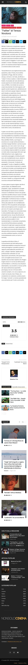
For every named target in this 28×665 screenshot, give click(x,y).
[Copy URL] (24, 41)
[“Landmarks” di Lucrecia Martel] (14, 509)
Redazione (6, 470)
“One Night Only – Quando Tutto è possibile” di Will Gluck (18, 400)
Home (3, 5)
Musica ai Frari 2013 (16, 561)
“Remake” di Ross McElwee (12, 492)
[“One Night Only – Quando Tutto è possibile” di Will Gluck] (5, 400)
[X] (6, 41)
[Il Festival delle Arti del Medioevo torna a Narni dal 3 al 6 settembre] (5, 536)
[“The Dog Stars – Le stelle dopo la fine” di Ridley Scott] (5, 393)
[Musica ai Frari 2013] (5, 563)
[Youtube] (17, 652)
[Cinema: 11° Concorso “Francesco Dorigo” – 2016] (5, 578)
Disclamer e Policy (22, 663)
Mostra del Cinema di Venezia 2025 (18, 5)
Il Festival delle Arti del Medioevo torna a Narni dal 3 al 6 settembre (17, 536)
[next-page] (5, 414)
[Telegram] (21, 41)
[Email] (17, 41)
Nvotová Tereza (9, 343)
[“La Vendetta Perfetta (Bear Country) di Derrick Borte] (5, 407)
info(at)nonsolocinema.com (14, 641)
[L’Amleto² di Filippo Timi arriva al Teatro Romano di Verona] (5, 551)
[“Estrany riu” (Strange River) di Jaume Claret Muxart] (14, 434)
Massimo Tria (6, 39)
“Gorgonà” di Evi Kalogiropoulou (6, 362)
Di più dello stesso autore (18, 387)
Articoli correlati (6, 387)
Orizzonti (19, 27)
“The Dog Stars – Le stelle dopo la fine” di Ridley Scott (18, 392)
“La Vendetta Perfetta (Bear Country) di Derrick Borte (17, 407)
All (19, 422)
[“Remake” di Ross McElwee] (14, 484)
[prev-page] (3, 414)
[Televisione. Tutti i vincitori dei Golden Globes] (5, 570)
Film (12, 25)
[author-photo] (14, 377)
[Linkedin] (13, 41)
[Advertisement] (14, 297)
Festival (8, 25)
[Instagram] (13, 652)
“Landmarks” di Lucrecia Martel (20, 362)
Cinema (7, 5)
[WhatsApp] (10, 41)
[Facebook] (3, 41)
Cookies (15, 663)
